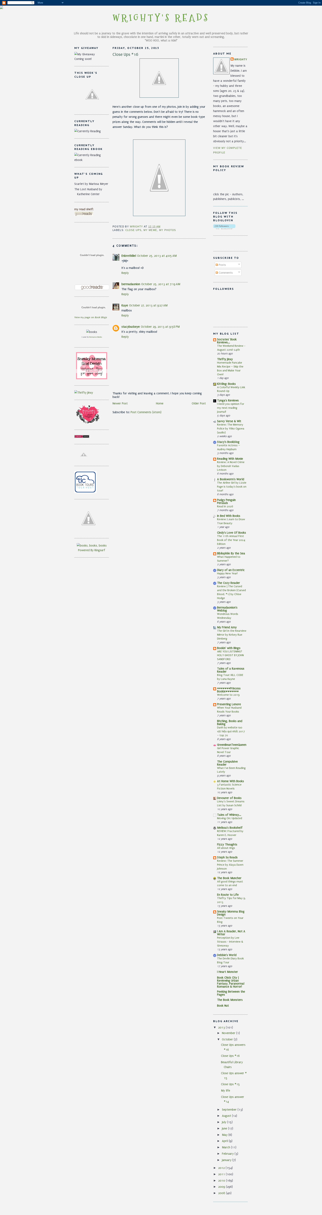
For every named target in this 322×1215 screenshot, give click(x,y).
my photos (167, 230)
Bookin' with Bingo (228, 648)
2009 (222, 1186)
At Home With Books (230, 781)
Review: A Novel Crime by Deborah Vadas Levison (230, 466)
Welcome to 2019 (228, 694)
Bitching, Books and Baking (229, 722)
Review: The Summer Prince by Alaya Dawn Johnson (230, 864)
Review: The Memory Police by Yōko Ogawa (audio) (230, 428)
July (224, 1122)
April (225, 1141)
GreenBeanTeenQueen (231, 745)
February (228, 1153)
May (225, 1135)
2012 (222, 1168)
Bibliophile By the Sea (231, 553)
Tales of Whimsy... (229, 815)
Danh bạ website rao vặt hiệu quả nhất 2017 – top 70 (231, 731)
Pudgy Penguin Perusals (226, 501)
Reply (125, 273)
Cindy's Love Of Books (231, 532)
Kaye (124, 305)
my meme (150, 230)
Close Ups (133, 230)
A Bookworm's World (230, 479)
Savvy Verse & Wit (229, 421)
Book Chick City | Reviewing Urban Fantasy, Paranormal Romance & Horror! (230, 982)
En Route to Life (228, 894)
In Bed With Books (228, 516)
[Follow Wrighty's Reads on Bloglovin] (224, 228)
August (227, 1116)
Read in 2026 (225, 506)
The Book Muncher (229, 878)
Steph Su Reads (227, 857)
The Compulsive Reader (227, 763)
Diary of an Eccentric (231, 570)
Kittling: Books (226, 384)
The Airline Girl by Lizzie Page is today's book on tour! (231, 486)
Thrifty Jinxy (225, 359)
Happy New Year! (227, 573)
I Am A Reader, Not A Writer (231, 933)
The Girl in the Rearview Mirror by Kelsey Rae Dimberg (231, 634)
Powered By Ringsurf (91, 550)
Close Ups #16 (230, 1056)
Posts (222, 265)
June (225, 1128)
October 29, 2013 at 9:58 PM (160, 326)
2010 (222, 1180)
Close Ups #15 (230, 1084)
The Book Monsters (230, 1000)
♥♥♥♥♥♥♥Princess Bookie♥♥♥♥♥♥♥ (229, 690)
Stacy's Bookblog (228, 442)
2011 (222, 1174)
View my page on (90, 317)
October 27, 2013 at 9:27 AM (148, 305)
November (229, 1033)
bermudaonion (130, 284)
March (226, 1147)
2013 (222, 1027)
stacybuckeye (130, 326)
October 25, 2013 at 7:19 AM (160, 284)
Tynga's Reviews (228, 400)
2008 (222, 1193)
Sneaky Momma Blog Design (230, 913)
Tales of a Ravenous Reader (230, 670)
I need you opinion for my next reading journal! (230, 407)
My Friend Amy (227, 627)
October (228, 1039)
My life (225, 1090)
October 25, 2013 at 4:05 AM (157, 255)
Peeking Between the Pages (231, 993)
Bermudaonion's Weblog (227, 609)
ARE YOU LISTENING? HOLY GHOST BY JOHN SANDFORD (230, 655)
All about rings (226, 848)
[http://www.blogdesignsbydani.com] (1, 8)
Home (159, 403)
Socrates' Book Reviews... (227, 341)
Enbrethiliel (128, 255)
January (227, 1160)
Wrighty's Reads (161, 17)
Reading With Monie (230, 458)
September (230, 1109)
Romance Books (95, 337)
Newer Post (120, 403)
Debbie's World (226, 955)
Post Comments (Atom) (146, 412)
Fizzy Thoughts (227, 844)
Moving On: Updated (229, 818)
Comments (225, 272)
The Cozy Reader (228, 583)
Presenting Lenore (229, 704)
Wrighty (240, 59)
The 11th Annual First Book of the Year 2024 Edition (231, 540)
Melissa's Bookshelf (229, 827)
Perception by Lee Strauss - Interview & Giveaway (230, 941)
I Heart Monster (227, 972)
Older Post (199, 403)
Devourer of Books (229, 798)
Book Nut (223, 1005)
